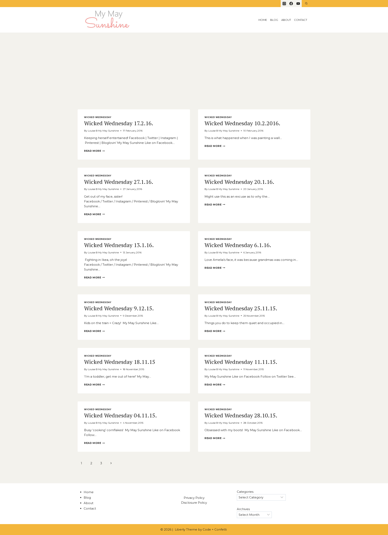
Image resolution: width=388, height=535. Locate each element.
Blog (274, 19)
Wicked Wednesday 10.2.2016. (242, 123)
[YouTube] (298, 3)
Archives (243, 509)
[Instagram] (284, 3)
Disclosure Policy (194, 502)
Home (262, 19)
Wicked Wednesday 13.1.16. (119, 245)
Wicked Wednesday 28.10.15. (241, 415)
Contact (300, 19)
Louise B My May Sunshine (103, 130)
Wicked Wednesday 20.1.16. (239, 181)
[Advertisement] (194, 63)
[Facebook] (291, 3)
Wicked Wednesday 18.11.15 (119, 361)
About (286, 19)
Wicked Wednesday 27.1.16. (118, 181)
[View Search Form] (306, 3)
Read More (94, 150)
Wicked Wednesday (97, 117)
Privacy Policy (194, 498)
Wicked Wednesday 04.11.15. (120, 415)
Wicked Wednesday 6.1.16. (238, 245)
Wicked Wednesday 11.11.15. (241, 361)
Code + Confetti (215, 529)
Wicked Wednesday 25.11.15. (241, 308)
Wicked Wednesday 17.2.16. (118, 123)
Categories (245, 492)
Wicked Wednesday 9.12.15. (119, 308)
